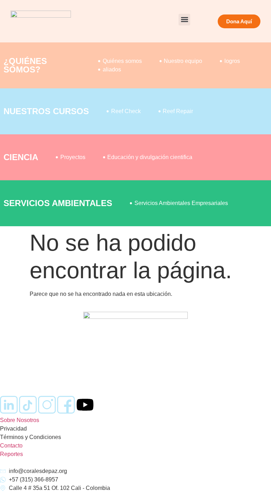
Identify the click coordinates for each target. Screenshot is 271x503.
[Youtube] (85, 405)
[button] (184, 19)
